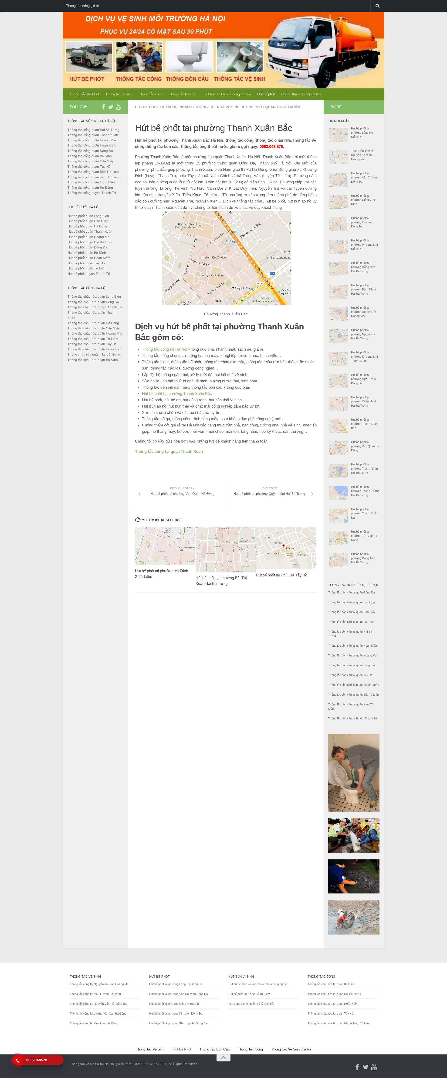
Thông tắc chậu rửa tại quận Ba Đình (331, 984)
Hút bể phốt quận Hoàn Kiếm (89, 258)
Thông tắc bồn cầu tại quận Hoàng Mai (352, 655)
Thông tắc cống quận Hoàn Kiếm (92, 145)
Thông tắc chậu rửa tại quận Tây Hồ (330, 1013)
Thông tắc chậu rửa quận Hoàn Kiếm (95, 349)
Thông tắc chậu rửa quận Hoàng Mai (95, 333)
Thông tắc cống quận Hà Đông (90, 187)
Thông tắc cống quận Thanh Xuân (93, 135)
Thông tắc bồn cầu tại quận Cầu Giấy (351, 612)
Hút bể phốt (266, 94)
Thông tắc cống (151, 94)
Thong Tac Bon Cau (215, 1049)
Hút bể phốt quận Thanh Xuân (90, 231)
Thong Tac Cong (250, 1049)
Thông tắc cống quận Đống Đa (90, 151)
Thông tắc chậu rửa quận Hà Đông (93, 323)
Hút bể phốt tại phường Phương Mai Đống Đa (364, 245)
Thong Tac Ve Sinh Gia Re (291, 1049)
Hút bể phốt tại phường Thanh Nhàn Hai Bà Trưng (364, 468)
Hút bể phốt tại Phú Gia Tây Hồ (281, 575)
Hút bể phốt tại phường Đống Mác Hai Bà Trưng (363, 267)
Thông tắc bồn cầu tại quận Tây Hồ (350, 675)
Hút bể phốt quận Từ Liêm (87, 268)
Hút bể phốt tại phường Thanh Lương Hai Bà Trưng (365, 491)
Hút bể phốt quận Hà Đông (87, 226)
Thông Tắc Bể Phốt (84, 94)
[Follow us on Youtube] (118, 107)
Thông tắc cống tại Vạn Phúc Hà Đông (94, 1023)
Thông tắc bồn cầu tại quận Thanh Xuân (353, 685)
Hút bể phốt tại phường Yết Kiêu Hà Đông (364, 536)
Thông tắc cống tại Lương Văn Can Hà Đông (98, 1013)
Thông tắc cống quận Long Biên (91, 182)
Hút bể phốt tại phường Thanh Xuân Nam (364, 513)
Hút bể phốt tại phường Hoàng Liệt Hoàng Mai (363, 312)
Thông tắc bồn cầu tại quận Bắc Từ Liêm (353, 694)
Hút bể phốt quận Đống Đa (87, 247)
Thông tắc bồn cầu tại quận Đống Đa (351, 592)
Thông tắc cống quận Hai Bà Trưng (93, 130)
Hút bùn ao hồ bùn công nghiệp (227, 94)
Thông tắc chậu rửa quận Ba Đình (93, 360)
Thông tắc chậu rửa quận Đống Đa (93, 302)
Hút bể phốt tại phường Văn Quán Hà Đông (365, 446)
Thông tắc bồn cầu (183, 94)
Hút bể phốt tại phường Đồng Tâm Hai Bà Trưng (363, 558)
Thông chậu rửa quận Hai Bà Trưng (94, 354)
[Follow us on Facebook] (103, 107)
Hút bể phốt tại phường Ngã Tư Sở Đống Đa (363, 379)
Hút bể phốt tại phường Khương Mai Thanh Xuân (364, 357)
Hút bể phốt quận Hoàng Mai (89, 237)
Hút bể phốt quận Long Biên (88, 216)
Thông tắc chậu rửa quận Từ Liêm (93, 339)
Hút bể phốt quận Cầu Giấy (88, 221)
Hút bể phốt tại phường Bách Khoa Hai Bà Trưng (363, 289)
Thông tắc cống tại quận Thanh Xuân (169, 451)
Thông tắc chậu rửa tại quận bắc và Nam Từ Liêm (339, 1023)
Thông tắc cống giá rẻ (82, 6)
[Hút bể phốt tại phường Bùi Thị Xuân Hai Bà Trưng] (226, 549)
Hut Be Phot (182, 1049)
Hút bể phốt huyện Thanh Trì (89, 274)
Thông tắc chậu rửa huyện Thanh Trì (95, 307)
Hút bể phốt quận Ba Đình (87, 253)
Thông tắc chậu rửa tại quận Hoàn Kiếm (333, 1003)
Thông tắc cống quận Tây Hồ (89, 166)
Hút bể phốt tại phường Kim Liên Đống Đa (362, 222)
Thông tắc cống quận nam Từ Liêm (94, 177)
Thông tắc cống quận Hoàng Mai (92, 140)
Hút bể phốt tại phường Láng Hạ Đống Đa (362, 133)
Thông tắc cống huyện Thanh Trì (92, 193)
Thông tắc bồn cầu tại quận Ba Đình (351, 622)
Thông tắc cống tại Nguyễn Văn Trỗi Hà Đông (98, 1003)
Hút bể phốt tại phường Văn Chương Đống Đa (365, 177)
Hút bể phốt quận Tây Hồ (86, 263)
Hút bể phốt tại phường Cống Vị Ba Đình (363, 200)
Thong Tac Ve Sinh (150, 1049)
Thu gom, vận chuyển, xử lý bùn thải (251, 1003)
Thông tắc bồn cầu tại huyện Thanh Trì (352, 718)
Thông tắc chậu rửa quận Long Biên (94, 296)
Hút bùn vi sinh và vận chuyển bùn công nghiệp (258, 984)
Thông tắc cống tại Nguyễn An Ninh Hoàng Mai (362, 155)
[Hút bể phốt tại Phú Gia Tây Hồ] (286, 548)
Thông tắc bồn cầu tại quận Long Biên (352, 665)
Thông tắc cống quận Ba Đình (90, 156)
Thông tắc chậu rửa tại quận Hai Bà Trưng (334, 994)
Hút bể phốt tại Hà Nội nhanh (163, 107)
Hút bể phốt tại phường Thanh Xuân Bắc (177, 393)
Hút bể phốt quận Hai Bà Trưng (91, 242)
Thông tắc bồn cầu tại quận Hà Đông (351, 602)
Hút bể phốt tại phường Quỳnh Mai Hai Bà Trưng (363, 401)
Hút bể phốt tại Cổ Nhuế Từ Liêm (249, 994)
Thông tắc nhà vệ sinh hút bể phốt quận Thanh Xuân (247, 107)
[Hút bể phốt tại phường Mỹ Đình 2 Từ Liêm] (165, 546)
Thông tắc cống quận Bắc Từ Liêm (93, 172)
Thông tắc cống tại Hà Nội (164, 349)
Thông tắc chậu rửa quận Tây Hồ (92, 344)
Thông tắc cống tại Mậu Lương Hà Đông (95, 994)
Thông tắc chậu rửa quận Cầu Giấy (94, 328)
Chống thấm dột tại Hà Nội (301, 94)
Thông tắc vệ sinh (118, 94)
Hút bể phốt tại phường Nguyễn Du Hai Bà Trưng (363, 334)
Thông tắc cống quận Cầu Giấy (91, 161)
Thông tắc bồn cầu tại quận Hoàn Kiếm (353, 645)
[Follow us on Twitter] (111, 107)
